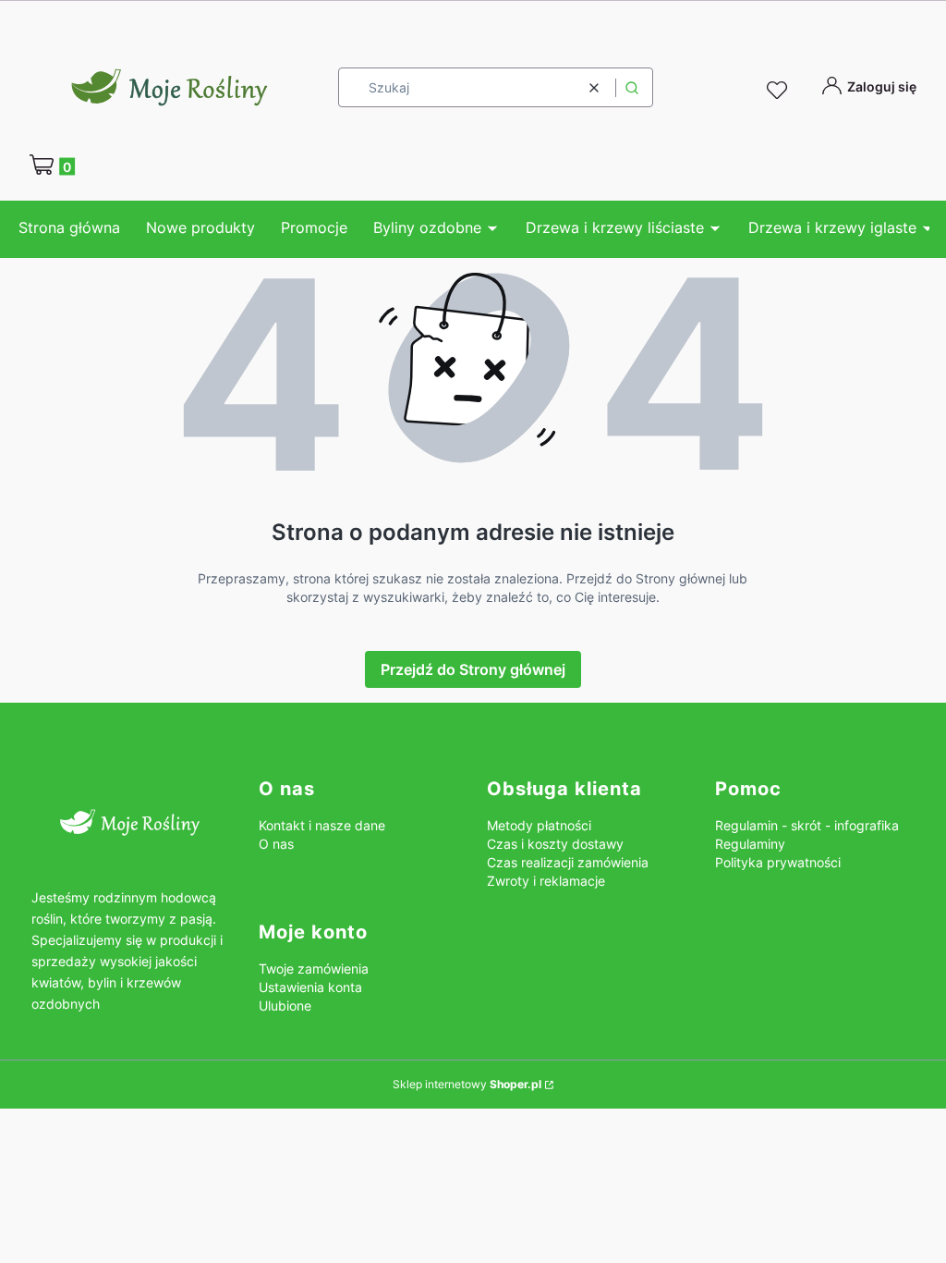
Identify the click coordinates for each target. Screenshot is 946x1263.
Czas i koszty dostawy (555, 844)
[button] (632, 87)
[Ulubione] (780, 90)
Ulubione (285, 1005)
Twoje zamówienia (314, 968)
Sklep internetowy (467, 1084)
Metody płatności (539, 825)
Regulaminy (750, 844)
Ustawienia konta (310, 987)
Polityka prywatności (778, 862)
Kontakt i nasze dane (322, 825)
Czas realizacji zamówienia (568, 862)
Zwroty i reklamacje (546, 881)
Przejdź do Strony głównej (473, 669)
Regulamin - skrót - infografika (807, 825)
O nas (276, 844)
